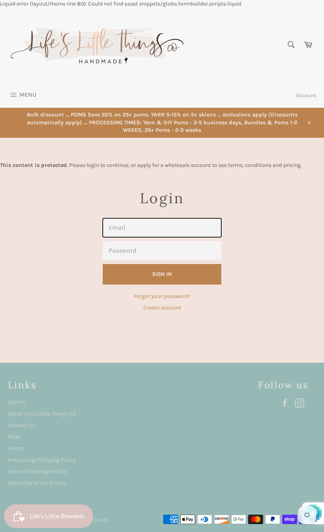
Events (16, 448)
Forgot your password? (162, 296)
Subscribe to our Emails (37, 483)
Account (306, 95)
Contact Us (21, 425)
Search (16, 402)
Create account (162, 307)
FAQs (14, 436)
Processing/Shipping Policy (42, 460)
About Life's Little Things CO (42, 413)
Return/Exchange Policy (37, 471)
